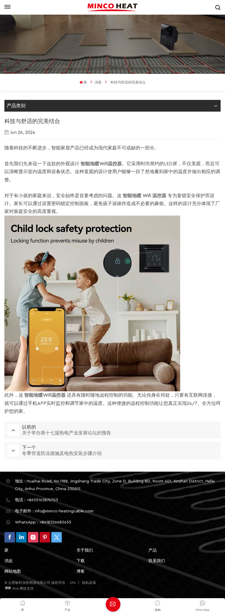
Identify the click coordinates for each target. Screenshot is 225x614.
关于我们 (84, 550)
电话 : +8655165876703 (36, 500)
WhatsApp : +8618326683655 (43, 522)
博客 (80, 571)
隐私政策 (89, 582)
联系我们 (157, 561)
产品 (153, 550)
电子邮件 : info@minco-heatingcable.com (54, 511)
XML (73, 582)
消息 (98, 82)
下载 (80, 561)
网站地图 (12, 571)
